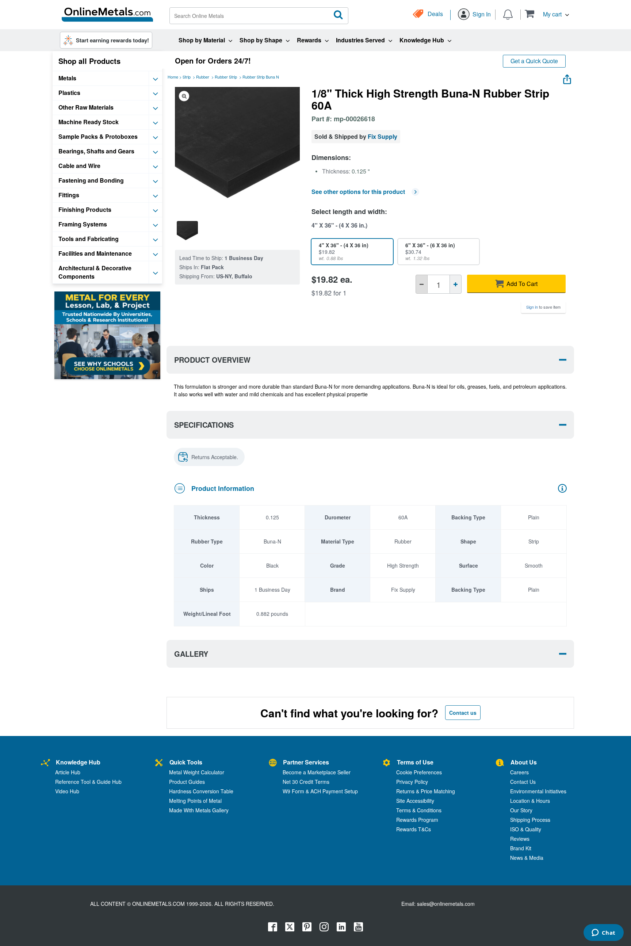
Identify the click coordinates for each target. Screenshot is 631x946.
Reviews (519, 838)
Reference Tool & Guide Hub (88, 781)
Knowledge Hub (78, 762)
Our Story (521, 810)
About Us (523, 762)
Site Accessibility (415, 800)
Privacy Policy (412, 781)
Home (173, 77)
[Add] (456, 284)
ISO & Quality (525, 829)
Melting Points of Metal (195, 800)
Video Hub (67, 791)
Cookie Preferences (419, 772)
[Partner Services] (273, 763)
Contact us (463, 712)
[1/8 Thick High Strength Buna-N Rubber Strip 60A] (187, 231)
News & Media (526, 857)
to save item (543, 307)
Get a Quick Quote (534, 61)
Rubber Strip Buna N (260, 77)
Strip (187, 77)
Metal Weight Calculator (196, 772)
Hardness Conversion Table (201, 791)
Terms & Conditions (418, 810)
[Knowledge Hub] (45, 763)
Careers (519, 772)
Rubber (202, 77)
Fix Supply (382, 136)
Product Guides (187, 781)
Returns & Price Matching (425, 791)
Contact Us (523, 781)
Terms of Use (415, 762)
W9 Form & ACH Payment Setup (320, 791)
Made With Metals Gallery (199, 810)
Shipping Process (530, 819)
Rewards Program (417, 819)
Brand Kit (520, 848)
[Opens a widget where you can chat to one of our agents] (603, 933)
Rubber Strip (226, 77)
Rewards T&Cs (413, 829)
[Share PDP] (567, 77)
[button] (546, 14)
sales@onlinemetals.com (446, 903)
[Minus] (422, 284)
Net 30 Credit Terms (306, 781)
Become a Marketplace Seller (317, 772)
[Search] (338, 15)
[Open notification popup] (508, 14)
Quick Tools (185, 762)
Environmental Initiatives (538, 791)
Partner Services (306, 762)
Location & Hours (530, 800)
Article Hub (67, 772)
